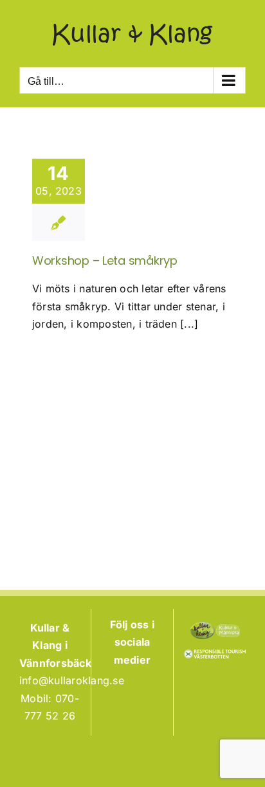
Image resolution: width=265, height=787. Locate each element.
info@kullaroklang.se (71, 680)
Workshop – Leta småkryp (105, 260)
